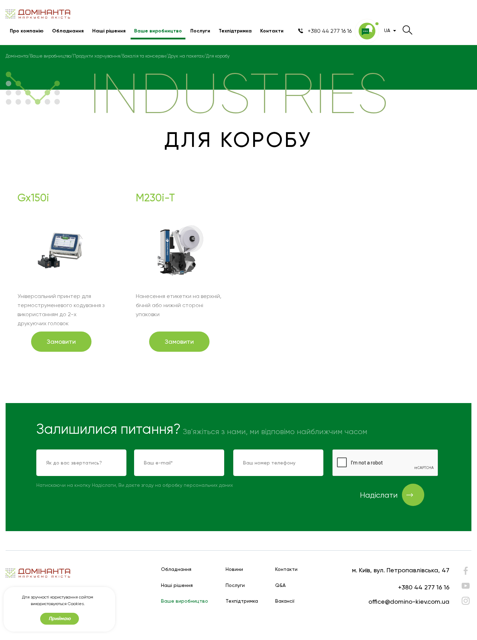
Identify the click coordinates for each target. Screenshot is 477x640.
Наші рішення (109, 31)
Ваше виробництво (158, 31)
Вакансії (285, 601)
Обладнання (68, 31)
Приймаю (60, 619)
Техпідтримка (235, 31)
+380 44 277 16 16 (423, 587)
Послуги (200, 31)
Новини (234, 569)
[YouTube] (465, 585)
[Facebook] (465, 572)
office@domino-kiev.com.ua (408, 601)
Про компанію (27, 31)
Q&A (280, 585)
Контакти (272, 31)
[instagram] (465, 600)
